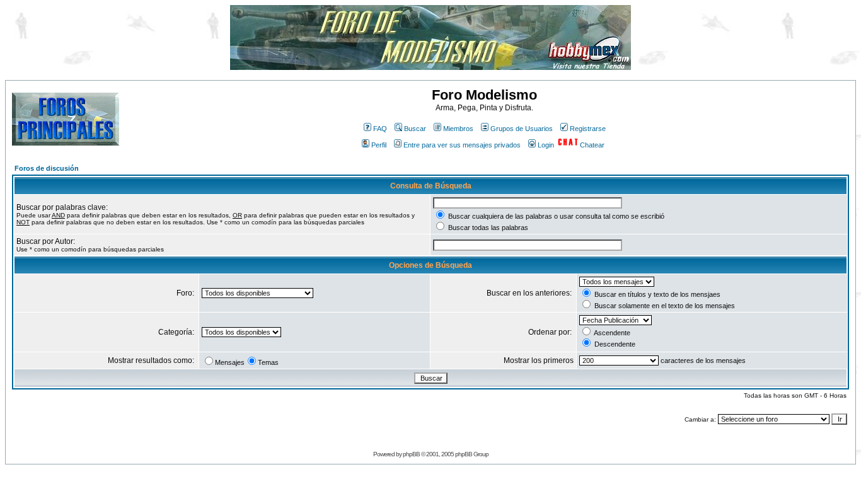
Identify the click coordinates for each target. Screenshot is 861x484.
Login (546, 145)
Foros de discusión (46, 168)
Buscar (415, 128)
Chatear (592, 145)
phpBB (411, 454)
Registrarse (588, 128)
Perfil (378, 145)
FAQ (380, 128)
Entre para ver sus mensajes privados (462, 145)
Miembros (458, 128)
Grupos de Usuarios (521, 128)
